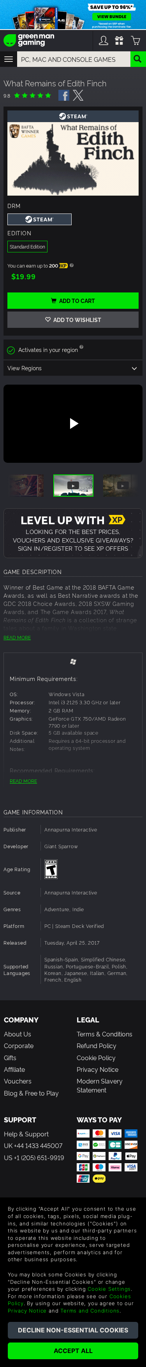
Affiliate (14, 1069)
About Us (17, 1033)
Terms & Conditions (104, 1033)
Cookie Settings (109, 1289)
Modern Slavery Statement (100, 1085)
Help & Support (26, 1133)
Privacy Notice (97, 1069)
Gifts (10, 1057)
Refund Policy (96, 1045)
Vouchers (18, 1080)
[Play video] (73, 423)
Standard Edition (27, 246)
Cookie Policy (96, 1057)
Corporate (18, 1045)
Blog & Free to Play (31, 1093)
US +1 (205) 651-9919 (34, 1157)
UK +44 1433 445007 (33, 1145)
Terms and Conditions (90, 1310)
